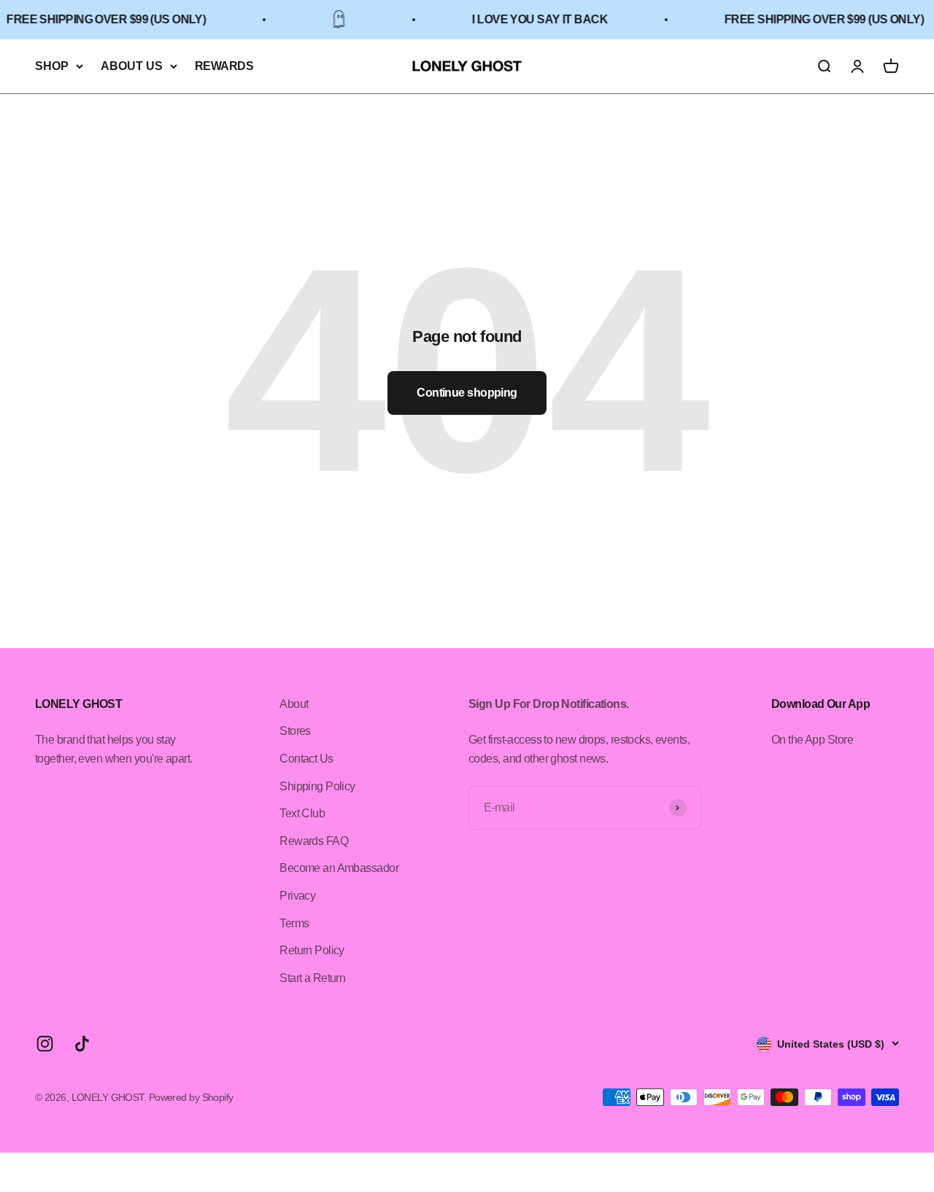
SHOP (52, 66)
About (293, 704)
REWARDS (224, 66)
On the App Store (812, 739)
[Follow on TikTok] (82, 1043)
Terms (294, 923)
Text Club (302, 813)
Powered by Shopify (191, 1097)
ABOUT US (132, 66)
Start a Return (312, 978)
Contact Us (306, 758)
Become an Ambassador (338, 868)
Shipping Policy (317, 786)
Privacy (297, 895)
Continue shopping (467, 392)
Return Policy (311, 950)
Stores (295, 731)
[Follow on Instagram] (45, 1043)
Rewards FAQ (313, 841)
